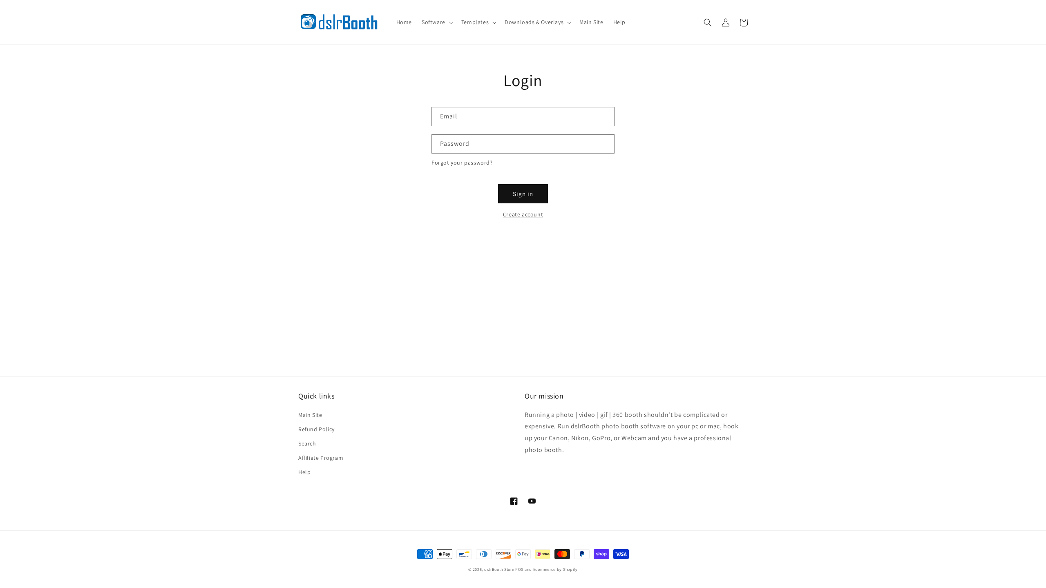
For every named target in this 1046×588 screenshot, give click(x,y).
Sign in (523, 194)
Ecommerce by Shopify (555, 569)
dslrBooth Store (499, 569)
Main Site (310, 415)
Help (304, 472)
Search (307, 443)
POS (519, 569)
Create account (523, 214)
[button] (436, 22)
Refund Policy (316, 429)
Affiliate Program (320, 457)
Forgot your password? (462, 162)
